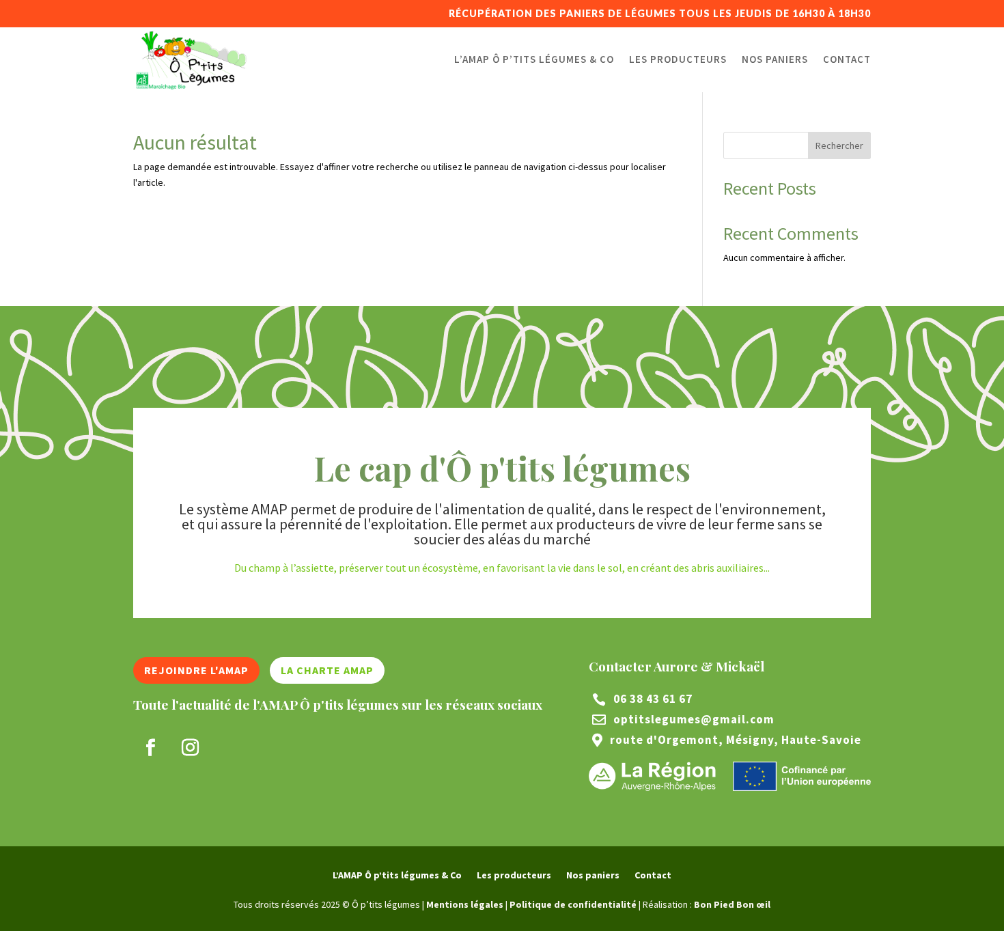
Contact (847, 59)
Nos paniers (775, 59)
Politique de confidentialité (573, 904)
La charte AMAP (327, 670)
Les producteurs (678, 59)
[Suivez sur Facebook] (150, 748)
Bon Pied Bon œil (732, 904)
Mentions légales (464, 904)
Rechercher (839, 145)
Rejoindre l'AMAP (196, 670)
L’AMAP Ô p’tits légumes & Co (534, 59)
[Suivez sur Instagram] (190, 748)
